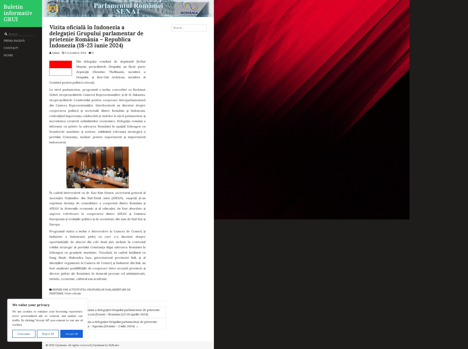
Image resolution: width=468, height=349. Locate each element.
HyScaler (114, 345)
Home (8, 55)
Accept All (71, 333)
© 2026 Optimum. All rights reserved (68, 345)
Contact (11, 48)
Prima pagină (14, 40)
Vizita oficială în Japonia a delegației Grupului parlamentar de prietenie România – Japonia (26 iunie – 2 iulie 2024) (107, 324)
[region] (47, 320)
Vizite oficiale (73, 293)
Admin (55, 52)
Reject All (48, 333)
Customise (23, 333)
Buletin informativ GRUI (18, 13)
